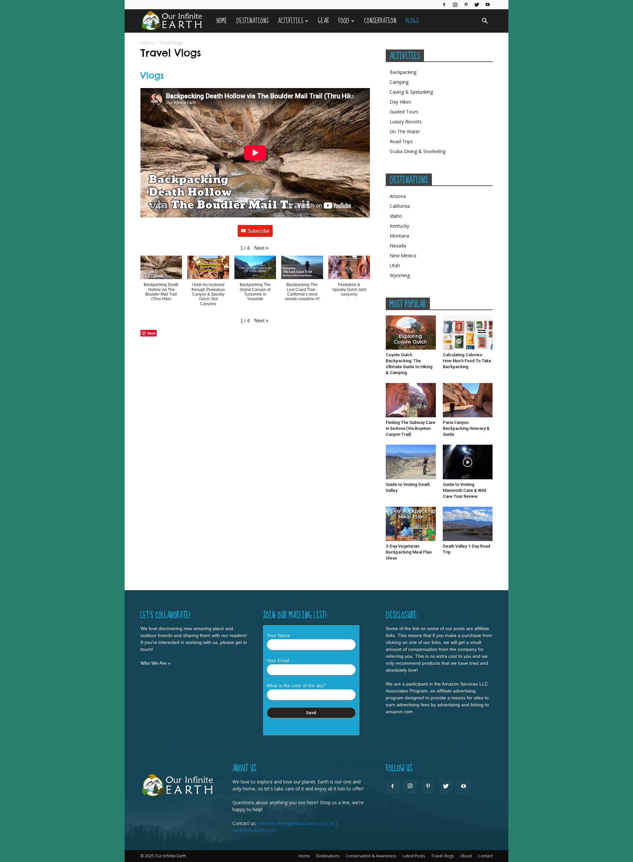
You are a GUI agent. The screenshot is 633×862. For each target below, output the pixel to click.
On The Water (405, 131)
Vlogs (412, 21)
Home (221, 21)
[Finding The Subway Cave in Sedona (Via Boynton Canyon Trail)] (411, 400)
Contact (485, 856)
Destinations (252, 21)
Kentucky (399, 226)
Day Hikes (400, 102)
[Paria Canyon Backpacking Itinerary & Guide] (468, 400)
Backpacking (403, 72)
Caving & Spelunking (411, 92)
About (466, 856)
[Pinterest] (466, 4)
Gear (323, 21)
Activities (290, 21)
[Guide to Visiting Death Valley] (411, 462)
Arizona (398, 196)
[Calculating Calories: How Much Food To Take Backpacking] (468, 332)
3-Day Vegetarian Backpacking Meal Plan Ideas (409, 552)
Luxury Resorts (406, 121)
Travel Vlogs (442, 856)
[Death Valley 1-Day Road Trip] (468, 524)
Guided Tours (404, 112)
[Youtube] (488, 4)
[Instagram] (455, 4)
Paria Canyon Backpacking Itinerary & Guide (466, 428)
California (400, 206)
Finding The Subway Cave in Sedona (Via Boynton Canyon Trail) (411, 428)
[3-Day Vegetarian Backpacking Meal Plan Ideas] (411, 524)
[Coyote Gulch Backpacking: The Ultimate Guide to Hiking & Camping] (411, 332)
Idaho (396, 216)
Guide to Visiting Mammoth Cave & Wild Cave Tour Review (464, 490)
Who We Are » (155, 663)
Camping (399, 82)
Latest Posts (414, 856)
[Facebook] (444, 4)
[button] (485, 21)
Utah (395, 265)
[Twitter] (477, 4)
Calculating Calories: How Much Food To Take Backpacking (467, 360)
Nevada (398, 245)
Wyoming (400, 275)
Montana (399, 236)
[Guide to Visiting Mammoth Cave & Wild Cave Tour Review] (468, 462)
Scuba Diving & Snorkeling (417, 151)
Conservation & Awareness (371, 856)
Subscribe (258, 231)
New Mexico (403, 255)
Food (343, 21)
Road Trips (401, 141)
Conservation (380, 21)
